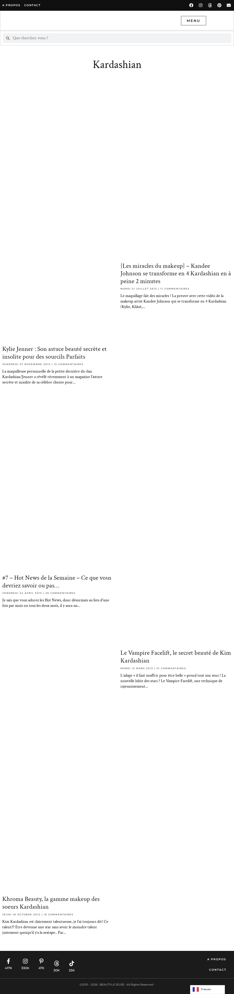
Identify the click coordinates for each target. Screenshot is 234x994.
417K (8, 968)
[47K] (41, 961)
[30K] (56, 963)
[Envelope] (229, 5)
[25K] (71, 963)
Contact (217, 969)
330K (25, 968)
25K (72, 970)
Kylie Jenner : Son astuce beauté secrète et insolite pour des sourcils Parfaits (54, 353)
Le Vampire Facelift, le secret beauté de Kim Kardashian (175, 657)
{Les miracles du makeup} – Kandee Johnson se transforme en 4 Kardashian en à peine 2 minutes (175, 273)
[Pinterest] (219, 5)
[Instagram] (201, 5)
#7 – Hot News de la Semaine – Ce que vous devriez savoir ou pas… (56, 582)
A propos (11, 5)
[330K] (25, 961)
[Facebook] (191, 5)
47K (41, 968)
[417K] (8, 961)
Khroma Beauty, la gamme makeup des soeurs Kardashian (51, 903)
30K (56, 970)
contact (32, 5)
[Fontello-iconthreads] (210, 5)
